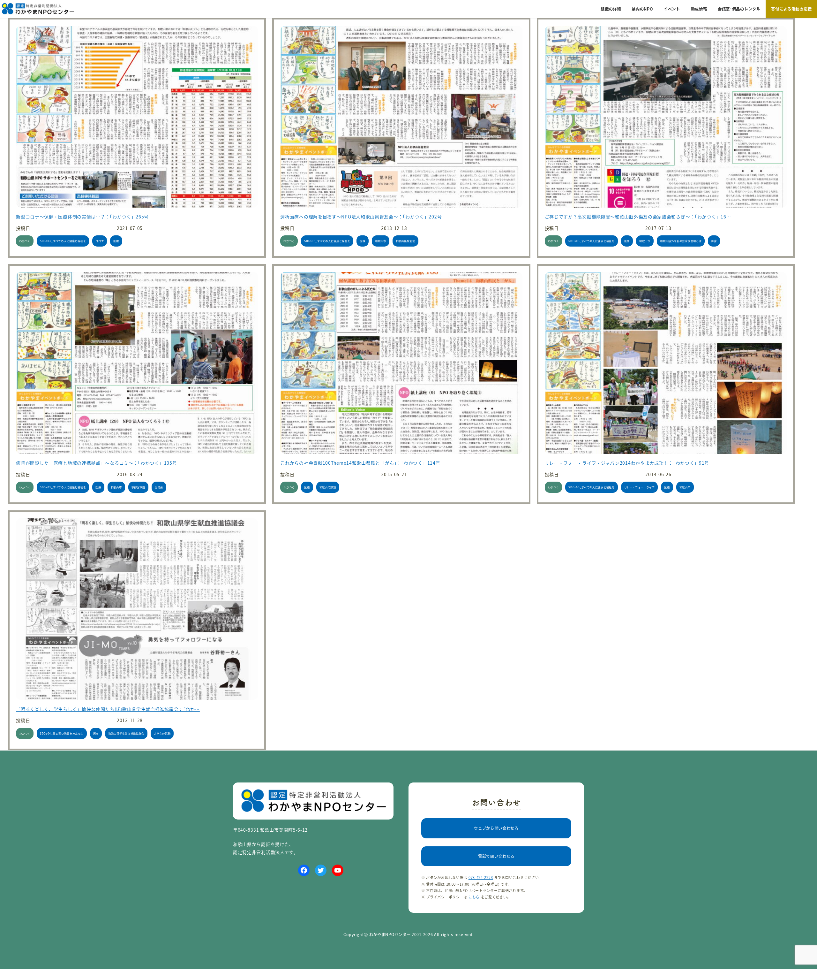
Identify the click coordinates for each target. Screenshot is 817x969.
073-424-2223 (480, 877)
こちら (474, 896)
